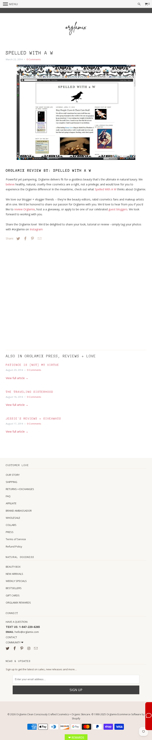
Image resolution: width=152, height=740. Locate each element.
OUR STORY (13, 475)
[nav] (10, 4)
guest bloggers (117, 209)
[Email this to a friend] (39, 238)
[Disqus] (33, 294)
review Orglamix (24, 209)
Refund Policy (14, 546)
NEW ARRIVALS (14, 574)
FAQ (8, 496)
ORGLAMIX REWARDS (18, 602)
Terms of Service (16, 539)
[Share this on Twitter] (17, 238)
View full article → (17, 378)
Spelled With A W (105, 189)
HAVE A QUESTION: (17, 622)
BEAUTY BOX (13, 566)
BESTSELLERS (14, 588)
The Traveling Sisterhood (29, 391)
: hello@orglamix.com (22, 632)
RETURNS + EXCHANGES (20, 489)
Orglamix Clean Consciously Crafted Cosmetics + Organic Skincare (53, 714)
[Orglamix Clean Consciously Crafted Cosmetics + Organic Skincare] (76, 29)
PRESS (9, 532)
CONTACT (11, 637)
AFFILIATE (11, 503)
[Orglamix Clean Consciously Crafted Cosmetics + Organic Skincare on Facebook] (15, 648)
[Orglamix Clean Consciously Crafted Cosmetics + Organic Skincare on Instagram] (29, 648)
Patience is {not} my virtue (32, 364)
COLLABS (11, 525)
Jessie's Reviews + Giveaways (33, 418)
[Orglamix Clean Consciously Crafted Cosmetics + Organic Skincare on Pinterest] (22, 648)
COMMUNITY (13, 642)
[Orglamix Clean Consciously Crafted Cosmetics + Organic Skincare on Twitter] (8, 648)
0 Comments (34, 59)
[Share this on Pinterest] (32, 238)
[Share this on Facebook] (25, 238)
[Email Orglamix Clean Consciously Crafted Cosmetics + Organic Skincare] (36, 648)
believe (10, 184)
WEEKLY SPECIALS (16, 581)
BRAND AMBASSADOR (19, 510)
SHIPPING (11, 482)
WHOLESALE (13, 518)
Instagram (36, 229)
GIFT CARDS (13, 595)
